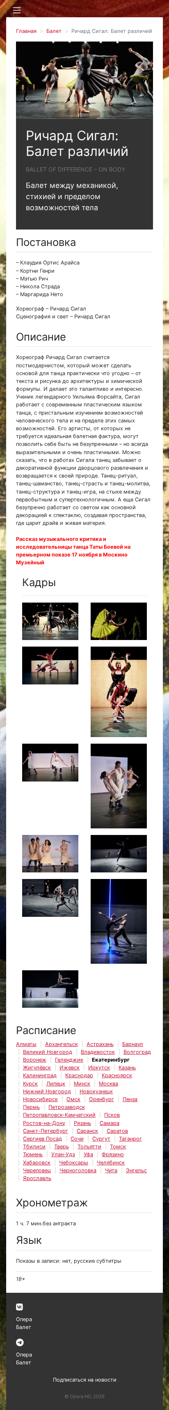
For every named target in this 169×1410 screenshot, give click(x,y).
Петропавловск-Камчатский (59, 1115)
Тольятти (89, 1146)
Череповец (37, 1170)
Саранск (87, 1131)
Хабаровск (36, 1163)
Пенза (130, 1099)
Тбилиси (34, 1146)
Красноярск (117, 1075)
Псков (112, 1115)
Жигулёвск (37, 1067)
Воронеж (34, 1060)
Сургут (101, 1139)
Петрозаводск (66, 1107)
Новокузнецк (96, 1091)
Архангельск (61, 1044)
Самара (109, 1123)
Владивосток (98, 1052)
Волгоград (137, 1052)
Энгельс (136, 1170)
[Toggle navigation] (17, 10)
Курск (30, 1084)
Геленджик (69, 1060)
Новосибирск (40, 1099)
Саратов (117, 1131)
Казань (127, 1067)
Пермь (31, 1107)
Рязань (82, 1123)
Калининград (40, 1075)
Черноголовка (77, 1170)
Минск (82, 1084)
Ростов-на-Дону (44, 1123)
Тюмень (33, 1154)
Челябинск (111, 1163)
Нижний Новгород (47, 1091)
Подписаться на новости (84, 1380)
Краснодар (79, 1075)
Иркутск (99, 1067)
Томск (118, 1146)
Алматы (26, 1044)
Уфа (88, 1154)
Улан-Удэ (63, 1154)
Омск (73, 1099)
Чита (111, 1170)
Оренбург (101, 1099)
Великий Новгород (47, 1052)
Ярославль (37, 1178)
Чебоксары (73, 1163)
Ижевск (69, 1067)
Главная (26, 31)
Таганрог (130, 1139)
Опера (24, 1319)
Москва (108, 1084)
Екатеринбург (111, 1060)
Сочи (77, 1139)
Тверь (61, 1146)
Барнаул (132, 1044)
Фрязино (113, 1154)
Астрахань (100, 1044)
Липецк (55, 1084)
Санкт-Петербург (45, 1131)
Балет (54, 31)
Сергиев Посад (42, 1139)
